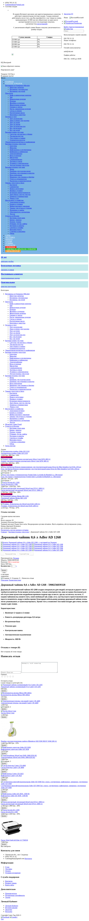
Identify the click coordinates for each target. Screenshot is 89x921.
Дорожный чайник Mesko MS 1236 (14, 498)
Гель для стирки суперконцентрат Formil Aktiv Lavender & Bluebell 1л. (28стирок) (31, 477)
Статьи (8, 241)
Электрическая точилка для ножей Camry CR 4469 (19, 703)
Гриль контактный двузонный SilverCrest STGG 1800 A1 (22, 490)
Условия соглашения (12, 873)
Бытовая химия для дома (14, 132)
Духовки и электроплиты (19, 163)
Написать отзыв (28, 578)
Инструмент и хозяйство (14, 200)
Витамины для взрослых (19, 89)
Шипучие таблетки (17, 87)
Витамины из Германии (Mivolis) (17, 85)
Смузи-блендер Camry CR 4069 (12, 767)
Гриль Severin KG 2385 (9, 484)
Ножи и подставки (17, 189)
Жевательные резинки (18, 105)
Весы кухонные (15, 155)
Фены (12, 169)
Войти (66, 27)
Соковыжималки (16, 159)
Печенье (13, 101)
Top (2, 919)
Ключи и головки (16, 204)
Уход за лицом (15, 124)
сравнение (5, 576)
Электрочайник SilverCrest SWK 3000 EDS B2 (18, 757)
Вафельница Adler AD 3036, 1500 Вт (14, 796)
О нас (8, 235)
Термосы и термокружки (19, 196)
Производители (11, 893)
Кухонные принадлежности (20, 192)
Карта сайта (9, 885)
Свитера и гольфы (16, 228)
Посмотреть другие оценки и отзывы (14, 530)
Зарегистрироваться (76, 27)
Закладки (8, 910)
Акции (7, 897)
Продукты (9, 93)
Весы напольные (16, 175)
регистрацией (42, 24)
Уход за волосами (16, 119)
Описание (4, 580)
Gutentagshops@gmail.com (14, 5)
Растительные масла (17, 113)
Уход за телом (15, 122)
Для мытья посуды (16, 136)
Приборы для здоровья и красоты (22, 173)
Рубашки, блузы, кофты (18, 224)
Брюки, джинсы (15, 220)
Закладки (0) (68, 14)
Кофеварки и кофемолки (19, 152)
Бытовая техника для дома (15, 167)
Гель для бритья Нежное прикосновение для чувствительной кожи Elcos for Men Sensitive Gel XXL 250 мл (40, 469)
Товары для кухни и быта (14, 183)
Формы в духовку (16, 191)
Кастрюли (13, 185)
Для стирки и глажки (17, 138)
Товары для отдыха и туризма (21, 208)
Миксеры (13, 148)
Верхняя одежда (16, 229)
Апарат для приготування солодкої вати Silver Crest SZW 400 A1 (25, 461)
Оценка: (4, 674)
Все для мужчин (16, 128)
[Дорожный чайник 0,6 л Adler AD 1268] (29, 542)
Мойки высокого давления (20, 206)
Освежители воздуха (17, 140)
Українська (78, 23)
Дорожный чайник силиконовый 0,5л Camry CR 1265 (21, 687)
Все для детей (15, 130)
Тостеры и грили (16, 161)
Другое (12, 214)
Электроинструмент (17, 202)
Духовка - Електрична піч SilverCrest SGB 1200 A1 (19, 506)
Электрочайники (16, 154)
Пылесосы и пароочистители (20, 181)
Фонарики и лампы (17, 210)
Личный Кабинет (11, 906)
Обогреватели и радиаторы (20, 212)
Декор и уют (14, 198)
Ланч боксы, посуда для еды (20, 194)
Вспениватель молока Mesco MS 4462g (15, 695)
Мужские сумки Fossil (13, 424)
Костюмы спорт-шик (17, 218)
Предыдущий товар (10, 554)
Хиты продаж (13, 251)
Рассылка (8, 911)
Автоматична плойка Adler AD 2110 (14, 453)
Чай (11, 97)
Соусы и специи (16, 111)
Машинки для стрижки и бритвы (22, 177)
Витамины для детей (17, 91)
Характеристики (15, 580)
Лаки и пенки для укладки (19, 120)
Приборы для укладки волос (20, 171)
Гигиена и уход (11, 117)
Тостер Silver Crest (7, 713)
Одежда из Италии (12, 216)
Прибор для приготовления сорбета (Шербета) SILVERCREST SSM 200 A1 (29, 741)
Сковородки (14, 187)
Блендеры (13, 146)
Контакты (10, 245)
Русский (75, 21)
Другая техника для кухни (19, 165)
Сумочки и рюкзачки (17, 231)
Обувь (12, 233)
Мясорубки (14, 157)
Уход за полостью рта (17, 126)
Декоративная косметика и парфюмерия (20, 142)
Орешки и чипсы (16, 107)
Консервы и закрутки (18, 115)
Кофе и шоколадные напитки (20, 95)
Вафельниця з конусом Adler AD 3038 (15, 749)
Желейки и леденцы (17, 103)
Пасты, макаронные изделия (20, 109)
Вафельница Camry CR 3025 (11, 776)
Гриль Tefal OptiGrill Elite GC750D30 (14, 840)
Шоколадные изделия (18, 99)
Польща (16, 558)
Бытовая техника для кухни (15, 144)
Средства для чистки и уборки (21, 134)
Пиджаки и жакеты (17, 226)
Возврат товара (10, 883)
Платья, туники (15, 222)
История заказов (11, 908)
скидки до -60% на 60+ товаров (21, 249)
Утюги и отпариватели (18, 179)
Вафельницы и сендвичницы (20, 150)
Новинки (10, 247)
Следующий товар (24, 554)
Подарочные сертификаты (15, 895)
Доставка (10, 237)
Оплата (9, 239)
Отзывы (9, 243)
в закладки (5, 574)
